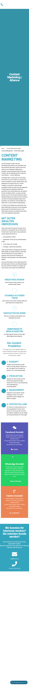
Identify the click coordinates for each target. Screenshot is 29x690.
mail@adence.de (14, 558)
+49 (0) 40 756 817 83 (14, 568)
